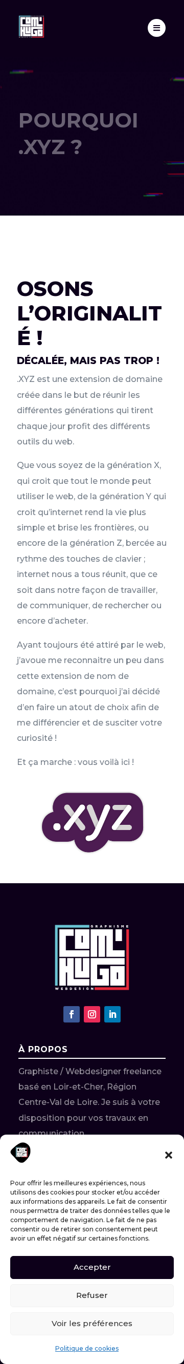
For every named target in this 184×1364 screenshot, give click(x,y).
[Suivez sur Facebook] (71, 1014)
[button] (169, 1155)
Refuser (92, 1295)
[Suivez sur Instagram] (92, 1014)
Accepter (92, 1267)
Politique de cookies (87, 1348)
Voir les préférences (92, 1323)
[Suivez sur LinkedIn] (112, 1014)
